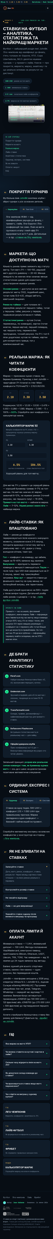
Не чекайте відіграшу (16, 898)
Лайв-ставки (11, 152)
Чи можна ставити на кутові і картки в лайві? (25, 1053)
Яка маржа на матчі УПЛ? (18, 1043)
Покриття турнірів (13, 141)
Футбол (6, 1197)
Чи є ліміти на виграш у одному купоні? (21, 1095)
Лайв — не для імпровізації (19, 906)
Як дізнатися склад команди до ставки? (22, 1074)
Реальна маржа (12, 148)
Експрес (28, 800)
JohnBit (23, 198)
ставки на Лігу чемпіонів (28, 237)
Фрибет (37, 1197)
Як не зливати (12, 163)
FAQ (7, 171)
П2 (7, 451)
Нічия (29, 440)
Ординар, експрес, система (18, 160)
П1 (7, 440)
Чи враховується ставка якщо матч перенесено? (23, 1084)
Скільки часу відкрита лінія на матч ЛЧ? (23, 1063)
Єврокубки (11, 209)
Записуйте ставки (15, 867)
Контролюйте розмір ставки (20, 889)
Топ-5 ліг (28, 209)
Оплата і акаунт (13, 167)
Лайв (29, 1197)
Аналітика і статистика (16, 156)
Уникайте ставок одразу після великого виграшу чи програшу (21, 915)
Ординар (11, 800)
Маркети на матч (13, 144)
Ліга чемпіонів (11, 838)
